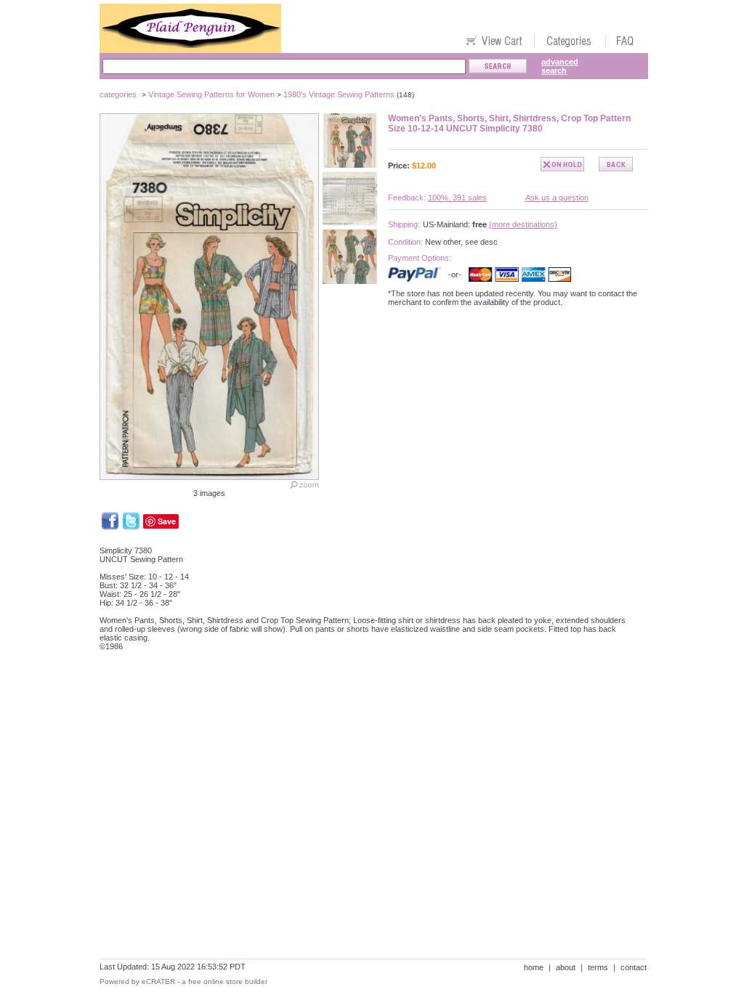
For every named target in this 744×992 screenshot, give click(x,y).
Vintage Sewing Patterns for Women (211, 94)
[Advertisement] (364, 712)
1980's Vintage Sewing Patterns (339, 94)
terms (598, 967)
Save (167, 521)
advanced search (559, 66)
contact (633, 967)
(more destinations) (523, 224)
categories (118, 94)
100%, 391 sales (457, 197)
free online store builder (227, 981)
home (533, 967)
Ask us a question (557, 197)
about (565, 967)
